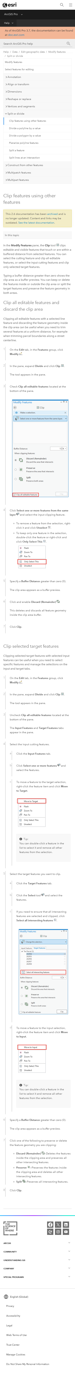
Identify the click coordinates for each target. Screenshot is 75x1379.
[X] (58, 1225)
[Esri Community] (50, 1232)
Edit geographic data (33, 51)
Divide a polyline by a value (24, 128)
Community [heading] (10, 1251)
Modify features (57, 51)
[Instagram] (58, 1232)
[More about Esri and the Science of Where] (10, 1229)
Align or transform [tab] (18, 84)
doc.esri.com (16, 35)
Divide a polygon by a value (25, 135)
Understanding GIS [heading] (14, 1260)
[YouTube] (66, 1232)
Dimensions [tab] (15, 91)
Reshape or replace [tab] (19, 99)
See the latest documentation (36, 222)
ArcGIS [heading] (7, 1243)
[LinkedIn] (66, 1225)
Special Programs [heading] (13, 1277)
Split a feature (16, 150)
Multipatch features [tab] (19, 172)
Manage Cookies (15, 1354)
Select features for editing (19, 69)
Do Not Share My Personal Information (27, 1364)
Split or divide (15, 56)
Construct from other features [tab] (25, 165)
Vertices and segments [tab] (21, 106)
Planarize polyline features (23, 142)
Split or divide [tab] (16, 113)
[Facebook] (50, 1225)
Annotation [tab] (14, 77)
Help (7, 23)
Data (14, 51)
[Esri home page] (9, 5)
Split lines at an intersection (24, 157)
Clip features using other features (27, 120)
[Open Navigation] (70, 5)
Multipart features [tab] (18, 179)
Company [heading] (8, 1268)
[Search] (61, 5)
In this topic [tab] (12, 235)
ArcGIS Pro (11, 14)
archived (52, 214)
